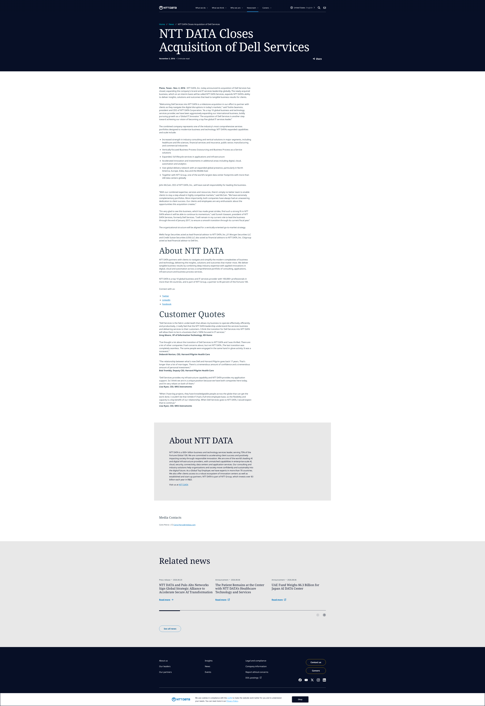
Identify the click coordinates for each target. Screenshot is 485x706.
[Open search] (319, 8)
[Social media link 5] (324, 680)
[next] (324, 614)
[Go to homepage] (168, 8)
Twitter (165, 296)
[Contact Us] (324, 8)
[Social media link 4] (318, 680)
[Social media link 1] (300, 680)
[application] (242, 699)
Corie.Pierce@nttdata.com (185, 525)
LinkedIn (166, 300)
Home (162, 24)
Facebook (166, 304)
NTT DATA (183, 484)
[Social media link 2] (306, 680)
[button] (202, 8)
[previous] (317, 614)
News (171, 24)
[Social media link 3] (312, 680)
